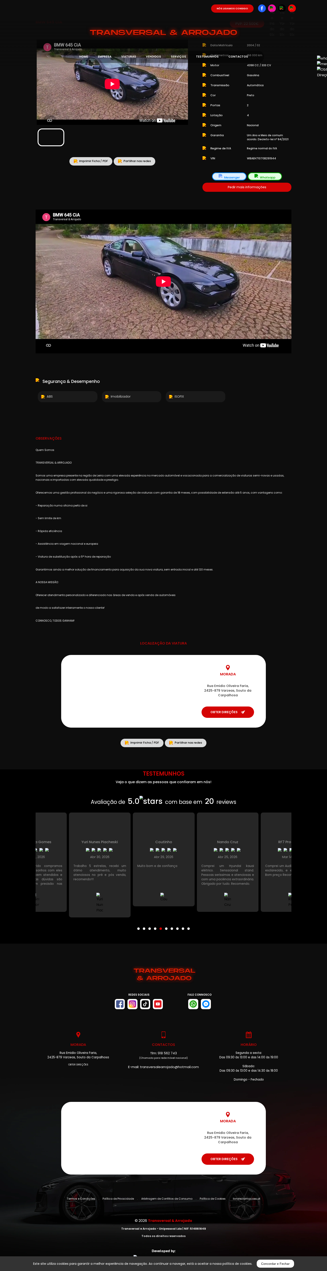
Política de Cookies (213, 1199)
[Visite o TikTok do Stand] (145, 1004)
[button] (138, 926)
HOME (83, 56)
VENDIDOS (153, 56)
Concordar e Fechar (275, 1263)
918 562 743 (167, 1053)
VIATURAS (128, 56)
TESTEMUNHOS (207, 56)
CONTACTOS (238, 56)
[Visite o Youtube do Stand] (157, 1004)
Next (182, 80)
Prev (42, 80)
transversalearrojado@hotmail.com (169, 1067)
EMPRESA (104, 56)
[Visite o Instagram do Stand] (132, 1004)
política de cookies (237, 1263)
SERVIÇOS (178, 56)
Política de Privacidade (118, 1199)
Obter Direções (78, 1064)
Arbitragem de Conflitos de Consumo (166, 1199)
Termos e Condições (81, 1199)
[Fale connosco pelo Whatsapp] (193, 1004)
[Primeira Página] (163, 20)
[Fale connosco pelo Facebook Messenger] (206, 1004)
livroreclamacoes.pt (246, 1199)
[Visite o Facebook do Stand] (119, 1004)
